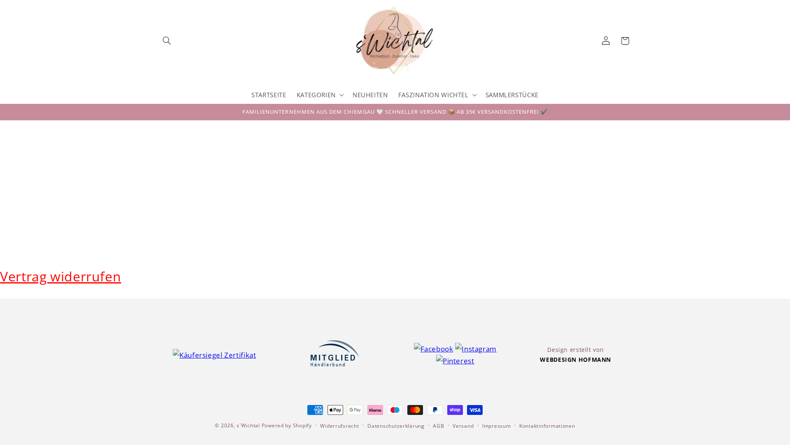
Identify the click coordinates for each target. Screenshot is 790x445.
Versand (463, 426)
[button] (167, 40)
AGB (438, 426)
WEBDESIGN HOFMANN (575, 359)
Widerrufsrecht (339, 426)
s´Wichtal (248, 425)
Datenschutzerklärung (396, 426)
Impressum (496, 426)
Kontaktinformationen (547, 426)
